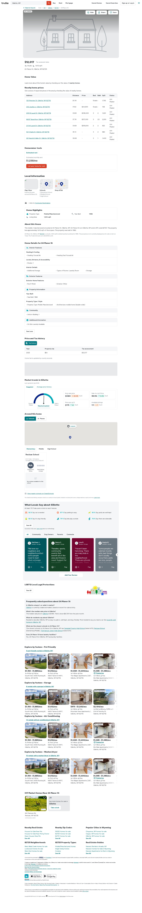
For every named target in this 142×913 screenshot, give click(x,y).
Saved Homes (97, 3)
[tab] (31, 343)
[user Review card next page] (117, 554)
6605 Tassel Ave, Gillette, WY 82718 (38, 119)
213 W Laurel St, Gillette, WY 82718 (38, 126)
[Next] (115, 666)
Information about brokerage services (37, 868)
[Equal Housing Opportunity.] (47, 896)
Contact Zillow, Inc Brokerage (33, 871)
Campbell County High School (74, 628)
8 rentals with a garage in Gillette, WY (40, 686)
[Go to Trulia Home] (6, 3)
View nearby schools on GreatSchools (40, 493)
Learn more (97, 497)
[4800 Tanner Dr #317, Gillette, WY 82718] (58, 661)
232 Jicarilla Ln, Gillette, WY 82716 (38, 107)
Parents (60, 534)
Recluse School (99, 628)
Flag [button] (42, 567)
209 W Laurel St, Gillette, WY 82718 (38, 113)
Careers (57, 883)
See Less (30, 331)
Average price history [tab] (44, 387)
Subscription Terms (89, 883)
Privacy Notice (102, 883)
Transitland (48, 857)
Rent (60, 3)
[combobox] (31, 3)
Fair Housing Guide (49, 883)
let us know (85, 891)
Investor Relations (71, 883)
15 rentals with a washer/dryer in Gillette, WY (42, 756)
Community (36, 534)
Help (96, 883)
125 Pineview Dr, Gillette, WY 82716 (38, 100)
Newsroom (63, 883)
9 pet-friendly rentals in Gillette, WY (39, 651)
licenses (76, 862)
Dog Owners (49, 534)
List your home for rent (36, 166)
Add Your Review (71, 575)
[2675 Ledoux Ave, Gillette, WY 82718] (81, 661)
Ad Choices (110, 883)
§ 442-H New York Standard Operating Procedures (37, 865)
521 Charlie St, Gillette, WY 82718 (37, 132)
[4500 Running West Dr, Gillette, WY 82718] (36, 661)
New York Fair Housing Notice (32, 867)
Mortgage (69, 3)
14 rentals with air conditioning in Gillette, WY (43, 720)
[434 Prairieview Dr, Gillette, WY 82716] (104, 661)
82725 (57, 8)
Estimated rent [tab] (31, 153)
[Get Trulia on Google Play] (49, 876)
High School (51, 449)
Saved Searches (112, 3)
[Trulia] (26, 876)
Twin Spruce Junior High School (52, 631)
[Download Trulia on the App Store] (36, 876)
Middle (41, 449)
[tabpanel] (71, 163)
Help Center (62, 896)
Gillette (50, 8)
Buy (54, 3)
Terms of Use (80, 883)
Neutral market (43, 406)
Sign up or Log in (128, 3)
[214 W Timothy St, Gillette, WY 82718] (104, 697)
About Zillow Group (38, 883)
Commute (70, 534)
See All (29, 525)
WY (45, 8)
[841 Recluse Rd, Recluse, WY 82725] (36, 803)
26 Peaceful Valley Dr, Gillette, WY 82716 (40, 138)
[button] (49, 3)
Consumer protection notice (54, 868)
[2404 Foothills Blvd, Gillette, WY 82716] (81, 697)
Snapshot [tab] (29, 387)
